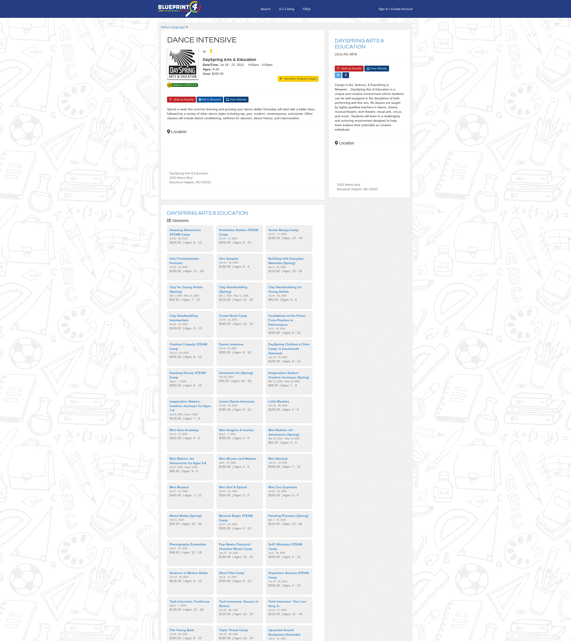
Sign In (383, 9)
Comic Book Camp (233, 315)
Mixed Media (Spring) (186, 516)
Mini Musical (278, 458)
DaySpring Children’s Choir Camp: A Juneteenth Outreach (289, 348)
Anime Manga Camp (283, 230)
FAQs (306, 9)
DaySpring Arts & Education (207, 213)
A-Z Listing (286, 9)
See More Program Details (299, 78)
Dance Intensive (231, 344)
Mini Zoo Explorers (282, 487)
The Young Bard (182, 630)
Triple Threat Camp (233, 630)
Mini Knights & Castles (236, 430)
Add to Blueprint (211, 99)
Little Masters (278, 401)
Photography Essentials (188, 544)
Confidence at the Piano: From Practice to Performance (287, 320)
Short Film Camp (231, 573)
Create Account (402, 9)
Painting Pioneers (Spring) (288, 516)
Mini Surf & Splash (233, 487)
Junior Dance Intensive (236, 401)
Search (266, 9)
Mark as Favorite (183, 99)
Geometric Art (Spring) (236, 373)
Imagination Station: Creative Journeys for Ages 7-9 (190, 406)
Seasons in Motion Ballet (189, 573)
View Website (237, 99)
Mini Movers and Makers (237, 458)
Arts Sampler (228, 258)
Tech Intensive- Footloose (189, 601)
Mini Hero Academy (184, 430)
